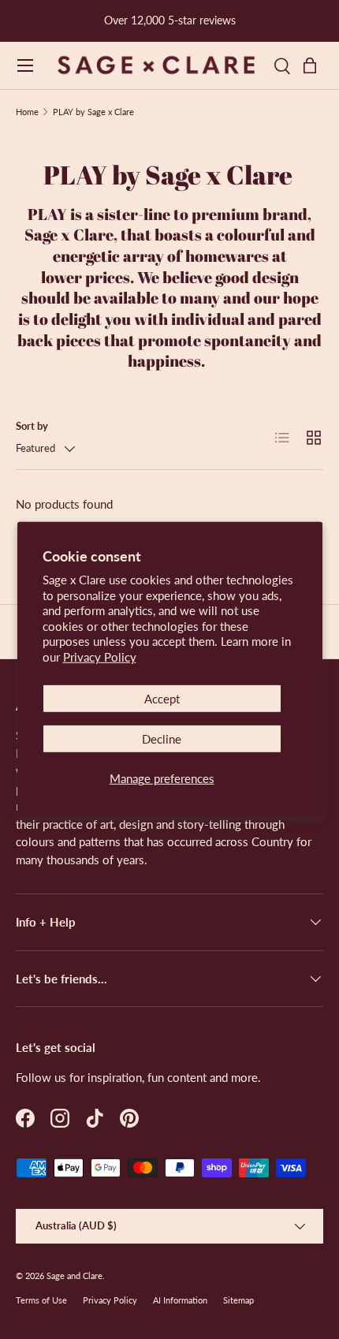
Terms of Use (41, 1300)
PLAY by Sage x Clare (93, 111)
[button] (313, 65)
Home (27, 111)
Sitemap (238, 1300)
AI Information (180, 1300)
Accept (162, 699)
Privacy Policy (99, 657)
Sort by (32, 426)
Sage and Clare (74, 1275)
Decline (161, 739)
